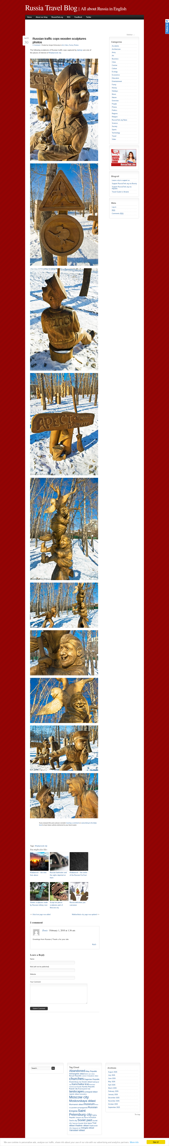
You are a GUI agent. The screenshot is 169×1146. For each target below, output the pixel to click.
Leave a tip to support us (121, 180)
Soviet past (84, 1120)
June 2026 (112, 1078)
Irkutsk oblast (87, 1082)
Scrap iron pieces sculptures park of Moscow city (56, 905)
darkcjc (80, 50)
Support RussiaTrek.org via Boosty (124, 183)
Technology (116, 133)
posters (75, 1108)
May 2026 (111, 1082)
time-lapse (88, 1123)
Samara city (80, 1117)
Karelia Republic (88, 1087)
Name (32, 959)
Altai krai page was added (41, 914)
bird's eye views (90, 1074)
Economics (116, 75)
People (114, 104)
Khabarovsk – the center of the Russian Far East (78, 874)
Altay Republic (91, 1071)
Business (115, 59)
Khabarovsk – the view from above (38, 874)
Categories (116, 42)
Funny (114, 84)
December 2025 (113, 1098)
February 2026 (113, 1091)
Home (29, 17)
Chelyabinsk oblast (92, 1076)
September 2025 (114, 1107)
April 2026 (111, 1085)
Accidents (115, 46)
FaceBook (78, 17)
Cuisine (114, 65)
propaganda (82, 1108)
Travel (114, 136)
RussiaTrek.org (57, 17)
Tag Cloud (74, 1067)
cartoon (84, 1076)
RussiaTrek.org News (119, 120)
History (114, 88)
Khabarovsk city (55, 53)
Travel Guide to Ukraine (120, 192)
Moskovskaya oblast (82, 1100)
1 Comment (36, 45)
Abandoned (77, 1071)
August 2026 (112, 1072)
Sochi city (73, 1120)
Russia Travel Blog (51, 7)
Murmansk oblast (76, 1104)
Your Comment (35, 982)
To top (137, 1114)
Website (33, 974)
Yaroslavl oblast (77, 1130)
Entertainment (117, 81)
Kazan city (73, 1089)
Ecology (115, 72)
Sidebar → (131, 35)
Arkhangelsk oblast (77, 1074)
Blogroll (115, 176)
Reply (94, 944)
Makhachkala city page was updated (84, 914)
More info (134, 1142)
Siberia (86, 1117)
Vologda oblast (87, 1128)
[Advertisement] (75, 27)
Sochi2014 (92, 1117)
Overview (115, 101)
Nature (114, 97)
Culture (114, 68)
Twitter (88, 17)
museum (89, 1104)
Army (114, 52)
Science (115, 123)
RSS (68, 17)
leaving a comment (72, 823)
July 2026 (111, 1075)
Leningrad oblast (90, 1092)
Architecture (116, 49)
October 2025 (113, 1104)
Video (114, 139)
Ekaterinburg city (75, 1082)
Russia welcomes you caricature (77, 904)
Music (114, 94)
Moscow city (79, 1097)
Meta (113, 203)
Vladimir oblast (82, 1125)
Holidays (115, 91)
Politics (114, 110)
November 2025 (113, 1101)
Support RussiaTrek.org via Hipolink (121, 188)
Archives (112, 1068)
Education (115, 78)
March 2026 (112, 1088)
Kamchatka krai (80, 1084)
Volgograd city (76, 1128)
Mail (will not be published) (39, 967)
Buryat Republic (75, 1076)
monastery (83, 1094)
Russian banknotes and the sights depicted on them (58, 875)
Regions (115, 113)
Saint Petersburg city (80, 1112)
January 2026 (113, 1094)
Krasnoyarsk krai (84, 1089)
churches (76, 1079)
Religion (115, 117)
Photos (114, 107)
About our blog (41, 17)
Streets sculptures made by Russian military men (39, 904)
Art (113, 56)
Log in (114, 207)
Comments (117, 213)
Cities (114, 62)
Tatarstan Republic (77, 1123)
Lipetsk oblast (74, 1094)
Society (114, 126)
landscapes (76, 1091)
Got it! (156, 1142)
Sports (114, 130)
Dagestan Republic (92, 1079)
